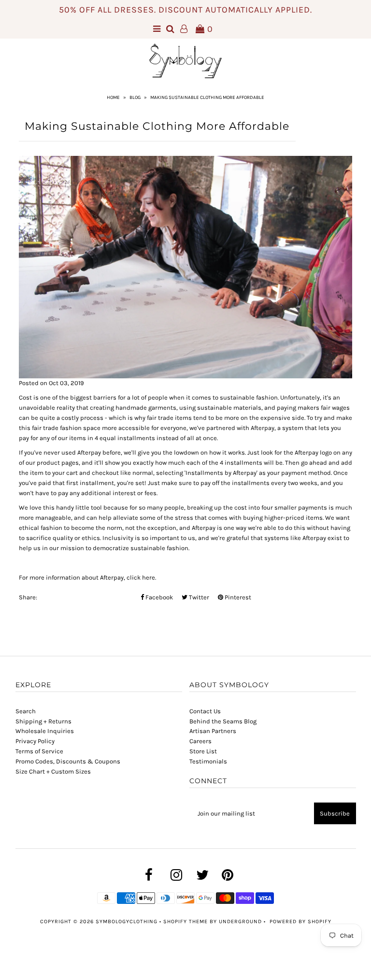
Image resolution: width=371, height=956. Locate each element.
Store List (203, 751)
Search (25, 711)
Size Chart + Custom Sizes (53, 771)
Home (113, 97)
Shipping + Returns (43, 721)
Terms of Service (39, 751)
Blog (135, 97)
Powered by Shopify (300, 921)
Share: (28, 597)
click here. (142, 577)
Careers (200, 741)
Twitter (198, 597)
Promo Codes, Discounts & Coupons (67, 761)
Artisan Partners (212, 730)
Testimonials (208, 761)
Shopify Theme (185, 921)
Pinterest (237, 597)
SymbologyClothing (127, 921)
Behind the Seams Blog (223, 721)
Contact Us (205, 711)
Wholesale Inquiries (44, 730)
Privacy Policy (35, 741)
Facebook (158, 597)
